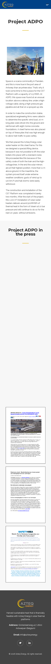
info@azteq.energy (28, 635)
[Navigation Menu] (47, 4)
